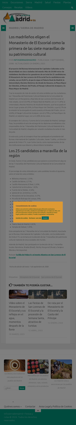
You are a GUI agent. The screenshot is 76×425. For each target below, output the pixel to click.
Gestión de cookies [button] (22, 218)
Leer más (38, 218)
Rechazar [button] (32, 218)
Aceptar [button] (45, 218)
